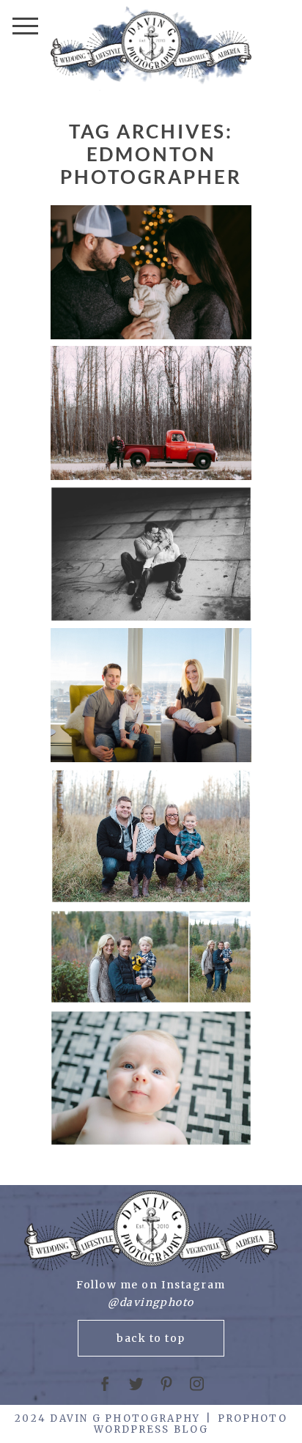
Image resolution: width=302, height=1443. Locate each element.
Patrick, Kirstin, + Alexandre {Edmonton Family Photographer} (150, 1079)
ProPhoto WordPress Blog (190, 1424)
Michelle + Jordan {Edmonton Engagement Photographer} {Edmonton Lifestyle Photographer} (149, 554)
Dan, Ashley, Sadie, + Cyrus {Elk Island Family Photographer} (150, 837)
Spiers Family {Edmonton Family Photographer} (150, 696)
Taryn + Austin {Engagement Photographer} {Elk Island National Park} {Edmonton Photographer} (150, 414)
